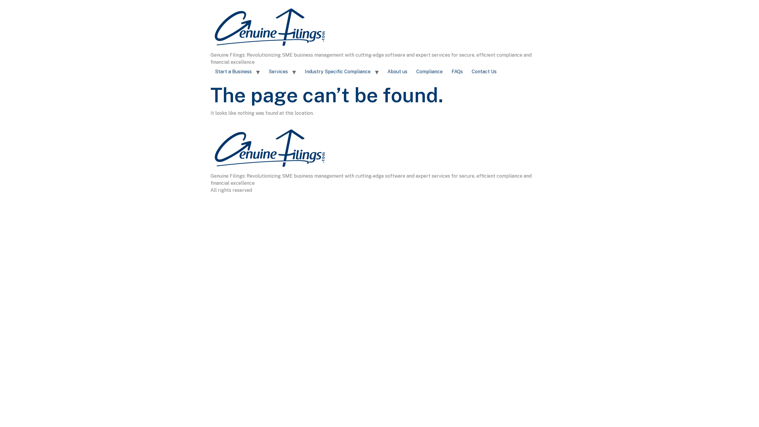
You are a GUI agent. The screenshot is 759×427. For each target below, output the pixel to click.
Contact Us (484, 71)
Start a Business (233, 71)
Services (278, 71)
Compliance (429, 71)
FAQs (457, 71)
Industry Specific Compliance (338, 71)
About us (397, 71)
